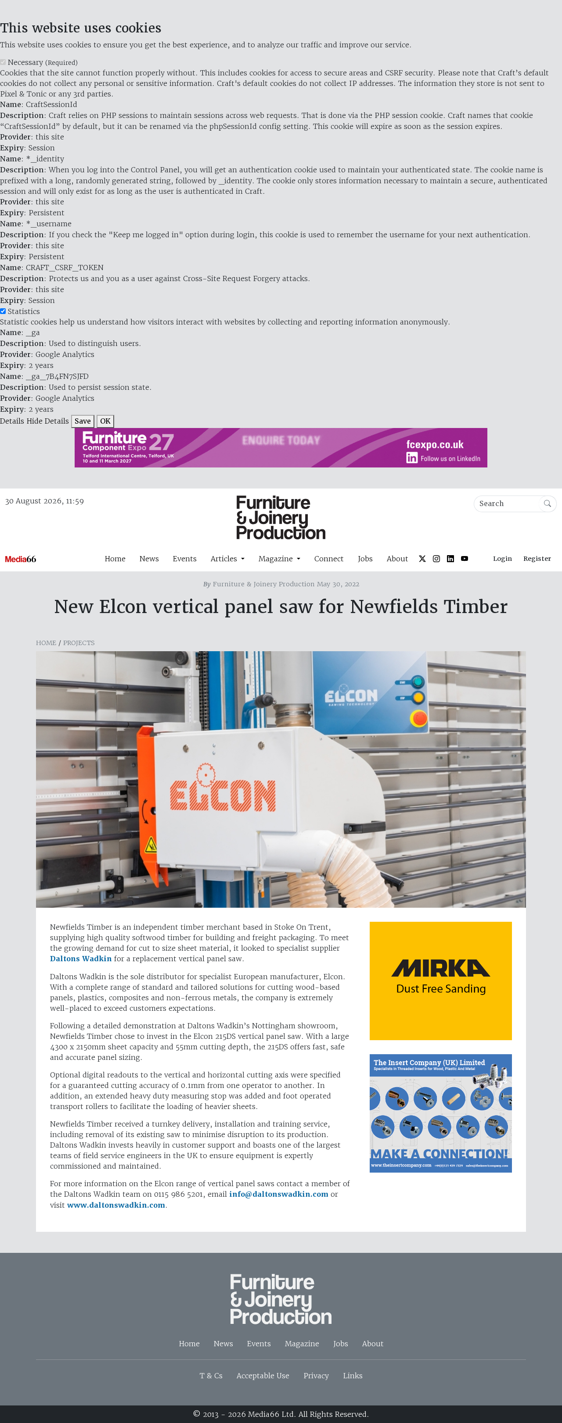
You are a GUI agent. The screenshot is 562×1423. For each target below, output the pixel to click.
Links (353, 1375)
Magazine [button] (277, 558)
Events (185, 558)
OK (105, 421)
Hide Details (47, 421)
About (397, 558)
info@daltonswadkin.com (278, 1194)
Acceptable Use (263, 1375)
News (149, 558)
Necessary (43, 62)
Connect (329, 558)
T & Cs (211, 1375)
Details (12, 421)
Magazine (302, 1343)
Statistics (24, 311)
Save (83, 421)
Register (537, 559)
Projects (79, 643)
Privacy (316, 1375)
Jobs (365, 558)
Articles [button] (225, 558)
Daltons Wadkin (81, 958)
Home (115, 558)
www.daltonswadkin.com (116, 1205)
